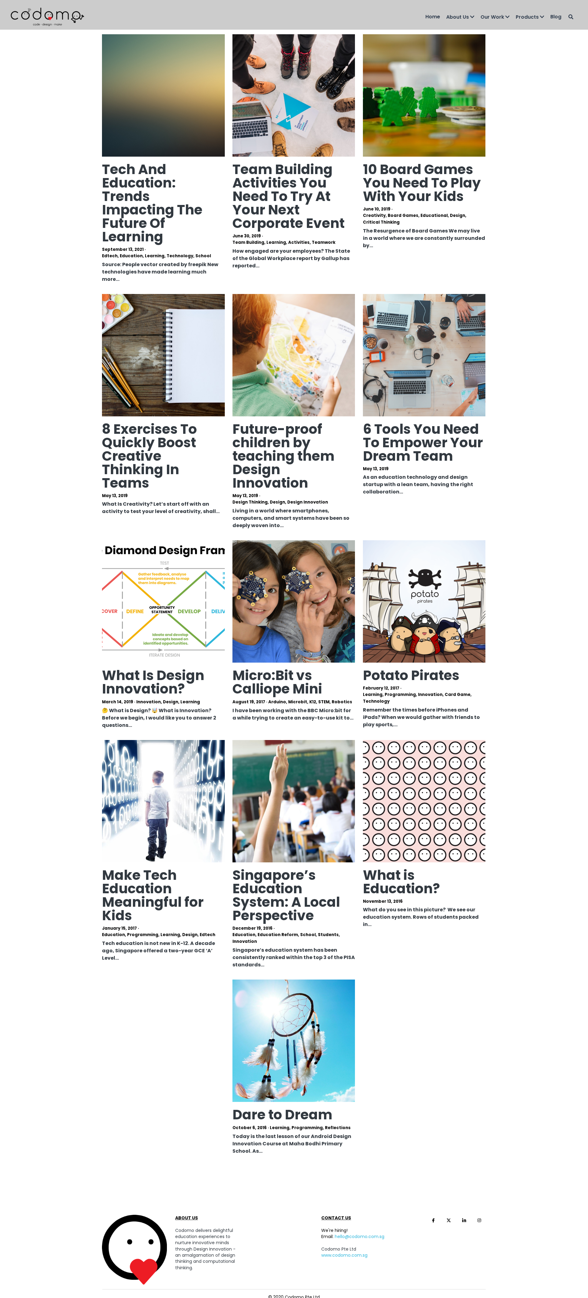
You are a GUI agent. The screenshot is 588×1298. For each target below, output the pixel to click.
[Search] (570, 17)
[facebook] (433, 1245)
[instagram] (479, 1245)
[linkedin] (464, 1245)
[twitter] (448, 1245)
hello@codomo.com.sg (359, 1262)
